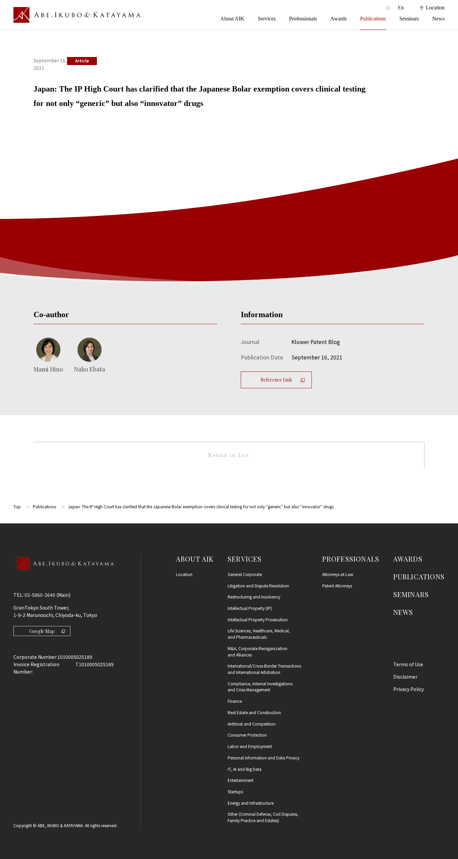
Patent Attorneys (337, 585)
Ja (388, 7)
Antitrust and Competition (252, 724)
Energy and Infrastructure (251, 803)
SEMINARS (411, 594)
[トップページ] (77, 15)
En (401, 7)
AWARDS (407, 558)
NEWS (403, 612)
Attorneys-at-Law (337, 574)
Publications (373, 18)
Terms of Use (408, 664)
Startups (235, 791)
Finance (235, 701)
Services (267, 18)
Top (17, 506)
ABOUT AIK (195, 558)
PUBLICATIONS (419, 576)
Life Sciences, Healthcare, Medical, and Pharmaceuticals (259, 634)
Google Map (42, 631)
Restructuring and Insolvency (254, 596)
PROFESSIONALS (351, 558)
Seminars (409, 18)
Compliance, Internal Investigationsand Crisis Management (260, 687)
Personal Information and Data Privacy (263, 757)
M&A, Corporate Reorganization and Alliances (257, 651)
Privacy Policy (408, 689)
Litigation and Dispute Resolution (258, 585)
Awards (338, 18)
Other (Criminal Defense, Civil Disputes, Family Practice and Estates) (263, 817)
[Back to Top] (63, 572)
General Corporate (245, 574)
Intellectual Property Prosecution (258, 619)
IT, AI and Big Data (245, 769)
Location (184, 574)
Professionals (303, 18)
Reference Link (276, 380)
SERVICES (245, 558)
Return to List (228, 455)
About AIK (232, 18)
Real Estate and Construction (254, 712)
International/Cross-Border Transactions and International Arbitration (264, 669)
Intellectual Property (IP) (250, 608)
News (438, 18)
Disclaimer (405, 676)
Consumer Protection (247, 735)
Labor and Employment (250, 746)
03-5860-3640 (39, 594)
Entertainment (240, 780)
